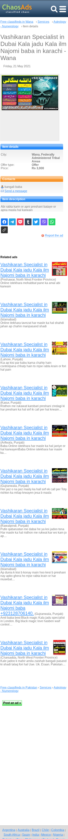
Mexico (46, 834)
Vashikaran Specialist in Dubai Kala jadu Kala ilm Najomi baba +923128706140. (24, 605)
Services (43, 21)
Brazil (35, 830)
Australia (23, 830)
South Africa (12, 834)
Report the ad (54, 235)
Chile (45, 830)
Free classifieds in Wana (16, 21)
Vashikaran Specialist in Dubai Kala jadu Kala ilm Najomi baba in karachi (24, 270)
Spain (26, 834)
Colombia (57, 830)
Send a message (16, 191)
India (35, 834)
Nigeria (58, 834)
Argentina (8, 830)
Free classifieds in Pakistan (18, 687)
